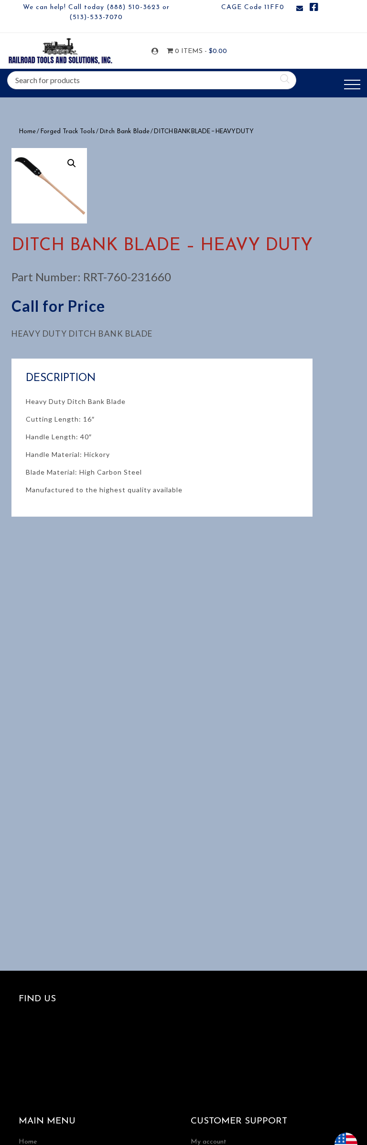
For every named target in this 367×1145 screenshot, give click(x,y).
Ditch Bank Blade (124, 131)
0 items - (194, 51)
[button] (71, 163)
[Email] (299, 8)
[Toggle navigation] (352, 84)
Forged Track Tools (67, 131)
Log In (156, 51)
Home (27, 131)
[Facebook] (314, 8)
